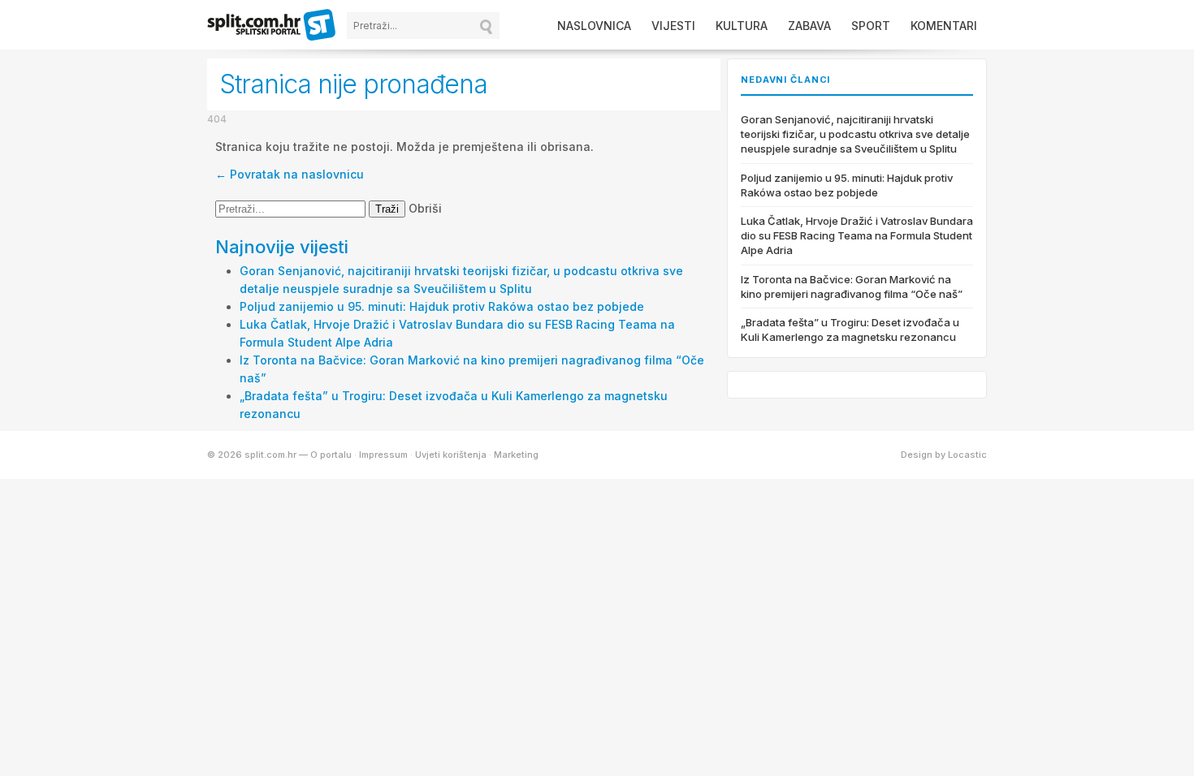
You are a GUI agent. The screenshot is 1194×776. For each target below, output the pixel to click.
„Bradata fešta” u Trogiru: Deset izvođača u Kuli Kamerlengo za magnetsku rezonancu (850, 329)
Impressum (383, 454)
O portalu (331, 454)
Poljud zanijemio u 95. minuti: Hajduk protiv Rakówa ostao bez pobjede (442, 306)
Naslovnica (594, 25)
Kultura (742, 25)
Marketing (516, 454)
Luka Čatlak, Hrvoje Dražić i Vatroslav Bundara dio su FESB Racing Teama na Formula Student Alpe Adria (857, 235)
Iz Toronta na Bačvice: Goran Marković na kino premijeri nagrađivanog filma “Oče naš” (852, 286)
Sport (870, 25)
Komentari (944, 25)
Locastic (967, 454)
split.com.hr (272, 26)
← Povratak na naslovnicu (289, 174)
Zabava (809, 25)
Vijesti (673, 25)
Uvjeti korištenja (451, 454)
